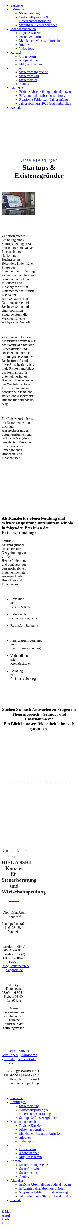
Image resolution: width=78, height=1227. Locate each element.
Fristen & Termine (31, 37)
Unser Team (27, 56)
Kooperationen (29, 60)
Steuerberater (28, 80)
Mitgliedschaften (30, 64)
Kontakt (15, 107)
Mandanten (29, 1055)
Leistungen (18, 9)
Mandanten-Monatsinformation (40, 41)
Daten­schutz (27, 1059)
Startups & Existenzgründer (38, 25)
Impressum (10, 1063)
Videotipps (26, 48)
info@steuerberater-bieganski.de (15, 968)
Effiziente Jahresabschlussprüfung (42, 95)
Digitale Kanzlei (30, 33)
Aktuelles (16, 88)
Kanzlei (15, 52)
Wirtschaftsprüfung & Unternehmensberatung (35, 19)
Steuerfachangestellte (33, 72)
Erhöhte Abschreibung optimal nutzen (45, 92)
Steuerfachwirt (29, 76)
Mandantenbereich (23, 29)
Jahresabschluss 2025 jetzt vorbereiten (45, 103)
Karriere (16, 68)
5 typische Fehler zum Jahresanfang (43, 99)
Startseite (16, 5)
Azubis (24, 84)
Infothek (25, 44)
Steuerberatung (29, 13)
